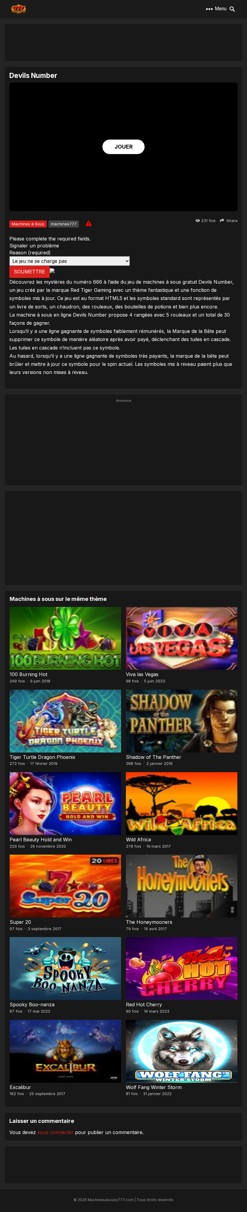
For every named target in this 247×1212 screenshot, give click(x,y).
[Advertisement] (123, 42)
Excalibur (20, 1087)
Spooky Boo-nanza (32, 1004)
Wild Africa (138, 839)
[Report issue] (89, 223)
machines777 (64, 223)
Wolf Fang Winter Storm (154, 1087)
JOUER (123, 146)
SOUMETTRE (29, 272)
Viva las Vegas (142, 674)
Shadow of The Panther (153, 757)
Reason (30, 253)
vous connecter (55, 1132)
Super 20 (20, 922)
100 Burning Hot (28, 674)
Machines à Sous (28, 223)
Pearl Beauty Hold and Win (41, 839)
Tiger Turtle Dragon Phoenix (42, 757)
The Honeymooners (149, 922)
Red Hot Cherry (144, 1004)
